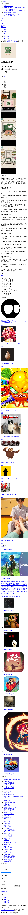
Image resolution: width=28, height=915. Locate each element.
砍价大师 (6, 815)
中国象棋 (6, 804)
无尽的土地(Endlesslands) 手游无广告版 (14, 11)
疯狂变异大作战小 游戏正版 (11, 15)
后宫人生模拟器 (8, 810)
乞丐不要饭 (7, 844)
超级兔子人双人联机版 (10, 807)
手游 (5, 31)
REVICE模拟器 (8, 835)
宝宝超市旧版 (7, 852)
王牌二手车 (7, 828)
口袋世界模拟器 (8, 784)
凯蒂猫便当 (7, 838)
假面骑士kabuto (8, 819)
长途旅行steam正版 (9, 788)
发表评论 (17, 885)
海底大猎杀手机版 (9, 783)
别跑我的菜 (7, 823)
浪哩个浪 (6, 793)
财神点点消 (7, 821)
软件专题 (6, 902)
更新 (5, 84)
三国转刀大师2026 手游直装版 (12, 14)
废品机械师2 (7, 854)
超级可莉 (6, 846)
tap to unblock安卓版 (9, 814)
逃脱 (5, 75)
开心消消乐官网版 (9, 809)
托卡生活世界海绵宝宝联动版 (12, 779)
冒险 (5, 76)
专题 (5, 87)
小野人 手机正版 (8, 6)
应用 (5, 35)
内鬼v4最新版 (7, 826)
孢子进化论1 (7, 851)
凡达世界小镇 (7, 817)
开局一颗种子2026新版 (10, 12)
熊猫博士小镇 (7, 812)
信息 (5, 86)
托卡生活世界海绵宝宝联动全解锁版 (14, 796)
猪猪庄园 (6, 781)
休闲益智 (14, 41)
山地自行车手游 (8, 849)
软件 (5, 33)
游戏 (10, 41)
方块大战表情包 (8, 861)
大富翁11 (6, 789)
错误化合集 (7, 800)
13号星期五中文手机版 (10, 843)
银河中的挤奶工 (8, 805)
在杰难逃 (6, 825)
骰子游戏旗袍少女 (9, 791)
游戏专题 (6, 36)
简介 (5, 82)
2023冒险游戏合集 (9, 549)
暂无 (11, 294)
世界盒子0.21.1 (8, 847)
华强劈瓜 (6, 831)
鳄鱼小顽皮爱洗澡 (9, 794)
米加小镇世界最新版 (9, 830)
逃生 (5, 78)
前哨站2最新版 (8, 859)
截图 (5, 81)
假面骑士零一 (7, 833)
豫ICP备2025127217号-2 (7, 910)
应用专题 (6, 38)
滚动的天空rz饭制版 (9, 856)
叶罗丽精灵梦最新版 (9, 802)
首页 (5, 30)
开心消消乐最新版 (9, 857)
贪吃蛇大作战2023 (9, 786)
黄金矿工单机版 (8, 836)
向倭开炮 (6, 840)
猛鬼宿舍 (6, 798)
